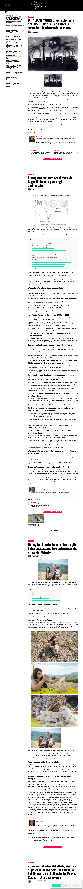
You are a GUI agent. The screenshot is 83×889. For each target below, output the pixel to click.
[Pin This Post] (17, 25)
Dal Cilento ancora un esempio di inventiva (41, 593)
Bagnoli (38, 499)
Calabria (8, 16)
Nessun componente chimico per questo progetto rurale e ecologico (46, 600)
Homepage (33, 12)
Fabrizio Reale (35, 189)
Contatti (43, 12)
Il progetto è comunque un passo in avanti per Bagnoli (44, 268)
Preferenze (76, 885)
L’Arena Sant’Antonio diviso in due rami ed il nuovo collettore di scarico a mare (48, 266)
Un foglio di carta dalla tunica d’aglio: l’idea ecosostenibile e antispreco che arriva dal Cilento (13, 38)
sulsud (20, 16)
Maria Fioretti (35, 556)
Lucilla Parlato (35, 881)
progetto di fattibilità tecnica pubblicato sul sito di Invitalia (51, 338)
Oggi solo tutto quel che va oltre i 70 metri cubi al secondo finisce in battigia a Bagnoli (49, 259)
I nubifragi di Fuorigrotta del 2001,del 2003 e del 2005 (43, 247)
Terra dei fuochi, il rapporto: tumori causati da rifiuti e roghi (14, 73)
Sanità (14, 16)
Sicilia (17, 16)
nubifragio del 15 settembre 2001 (37, 322)
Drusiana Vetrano (35, 32)
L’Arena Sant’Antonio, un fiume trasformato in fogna (42, 245)
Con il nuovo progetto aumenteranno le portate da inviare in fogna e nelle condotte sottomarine (51, 261)
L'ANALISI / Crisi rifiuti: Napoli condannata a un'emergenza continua (12, 85)
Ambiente (8, 15)
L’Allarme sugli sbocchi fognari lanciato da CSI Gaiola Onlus (44, 243)
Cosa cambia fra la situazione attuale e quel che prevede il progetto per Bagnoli (49, 263)
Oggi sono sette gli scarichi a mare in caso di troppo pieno (44, 252)
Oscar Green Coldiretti (36, 784)
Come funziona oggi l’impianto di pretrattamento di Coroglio (44, 257)
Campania (11, 16)
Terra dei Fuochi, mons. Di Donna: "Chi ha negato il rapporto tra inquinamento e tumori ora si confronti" (13, 66)
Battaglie (19, 15)
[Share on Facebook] (8, 25)
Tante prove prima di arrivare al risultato (40, 597)
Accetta (56, 885)
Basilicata (15, 15)
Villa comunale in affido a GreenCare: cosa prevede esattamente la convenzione (12, 60)
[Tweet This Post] (13, 25)
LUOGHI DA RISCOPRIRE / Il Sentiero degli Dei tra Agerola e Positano (13, 79)
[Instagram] (30, 496)
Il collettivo (49, 12)
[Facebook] (29, 496)
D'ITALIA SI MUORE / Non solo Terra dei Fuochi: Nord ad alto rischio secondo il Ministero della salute (14, 20)
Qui (29, 104)
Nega (66, 885)
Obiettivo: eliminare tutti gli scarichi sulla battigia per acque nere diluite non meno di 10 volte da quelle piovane (53, 255)
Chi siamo (38, 12)
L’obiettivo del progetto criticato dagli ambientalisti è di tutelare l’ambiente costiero (49, 250)
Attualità (11, 15)
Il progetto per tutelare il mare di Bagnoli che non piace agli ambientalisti (13, 31)
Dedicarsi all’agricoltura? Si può (38, 595)
